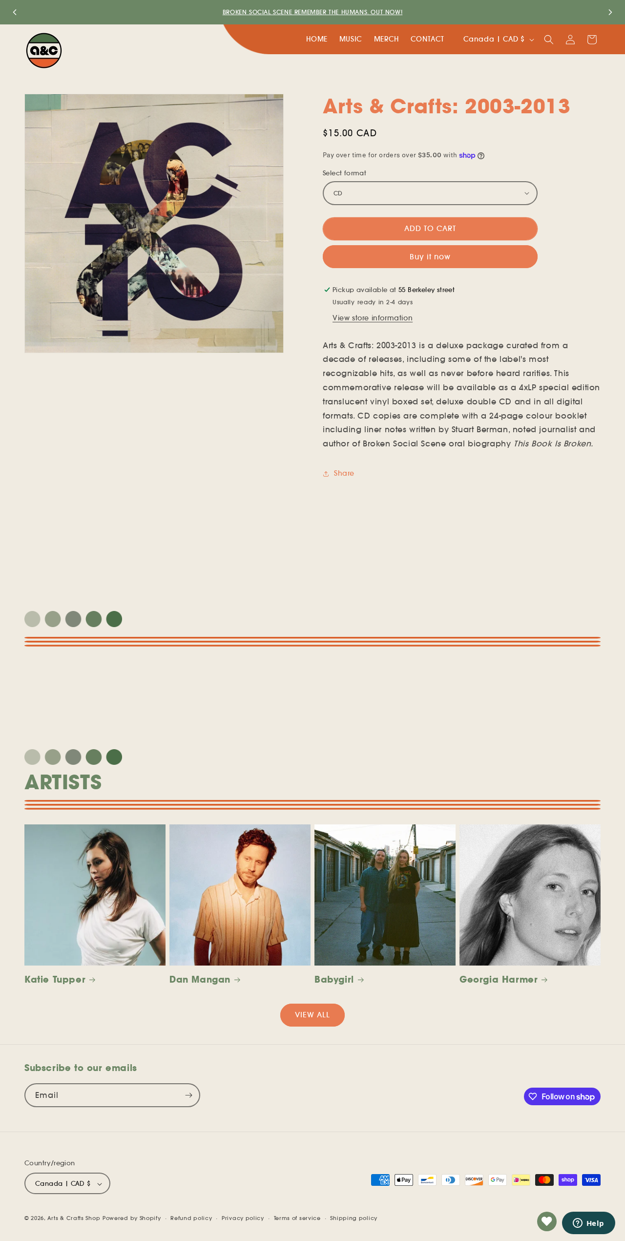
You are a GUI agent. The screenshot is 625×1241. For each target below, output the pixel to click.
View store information (373, 318)
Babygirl (334, 979)
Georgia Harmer (498, 979)
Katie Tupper (54, 979)
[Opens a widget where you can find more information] (588, 1224)
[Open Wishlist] (547, 1221)
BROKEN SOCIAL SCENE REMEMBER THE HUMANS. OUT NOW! (312, 12)
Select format (344, 173)
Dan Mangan (199, 979)
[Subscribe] (188, 1095)
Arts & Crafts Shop (74, 1218)
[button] (549, 39)
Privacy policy (243, 1218)
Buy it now (430, 256)
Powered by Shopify (132, 1218)
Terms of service (297, 1218)
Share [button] (344, 473)
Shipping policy (353, 1218)
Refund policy (191, 1218)
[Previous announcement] (14, 12)
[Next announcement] (610, 12)
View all (312, 1014)
